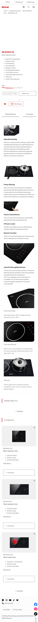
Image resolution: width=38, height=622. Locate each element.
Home (5, 11)
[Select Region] (23, 7)
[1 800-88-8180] (3, 603)
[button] (34, 427)
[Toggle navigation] (33, 7)
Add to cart (25, 93)
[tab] (10, 114)
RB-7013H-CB (7, 501)
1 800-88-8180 (9, 603)
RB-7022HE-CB (8, 555)
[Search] (28, 7)
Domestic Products (15, 11)
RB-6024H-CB (7, 448)
